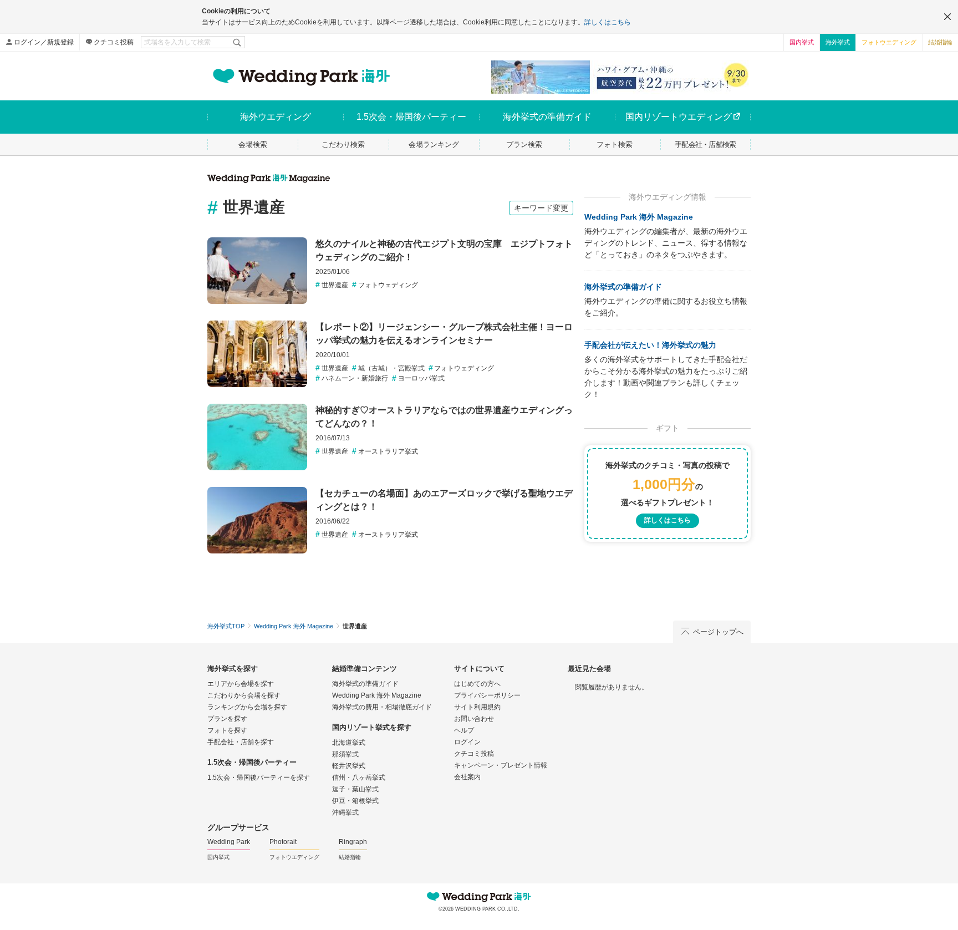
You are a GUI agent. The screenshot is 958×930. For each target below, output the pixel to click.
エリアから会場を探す (240, 684)
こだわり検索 (343, 144)
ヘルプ (464, 730)
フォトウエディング (889, 42)
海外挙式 (837, 42)
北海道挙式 (348, 742)
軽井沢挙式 (348, 766)
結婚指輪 (940, 42)
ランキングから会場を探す (247, 707)
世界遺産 (335, 285)
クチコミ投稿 (114, 42)
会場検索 (252, 144)
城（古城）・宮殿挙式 (391, 368)
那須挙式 (345, 754)
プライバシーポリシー (487, 695)
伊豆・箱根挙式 (355, 801)
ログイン (467, 742)
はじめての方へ (477, 684)
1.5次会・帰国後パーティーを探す (258, 777)
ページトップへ (718, 632)
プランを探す (227, 719)
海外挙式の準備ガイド (623, 286)
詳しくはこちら (607, 22)
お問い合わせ (474, 719)
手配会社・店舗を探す (240, 742)
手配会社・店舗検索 (705, 144)
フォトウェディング (388, 285)
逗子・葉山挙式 (355, 789)
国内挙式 (801, 42)
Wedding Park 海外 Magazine (638, 216)
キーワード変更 (541, 208)
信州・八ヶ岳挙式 (358, 777)
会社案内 (467, 777)
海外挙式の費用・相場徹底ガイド (382, 707)
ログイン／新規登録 (44, 42)
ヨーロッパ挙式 (421, 378)
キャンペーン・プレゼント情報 (500, 765)
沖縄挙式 (345, 812)
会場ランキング (434, 144)
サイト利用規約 (477, 707)
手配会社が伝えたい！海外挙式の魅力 (650, 345)
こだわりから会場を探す (244, 695)
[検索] (238, 42)
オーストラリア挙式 (388, 451)
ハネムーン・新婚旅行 (355, 378)
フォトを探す (227, 730)
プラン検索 (524, 144)
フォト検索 (615, 144)
